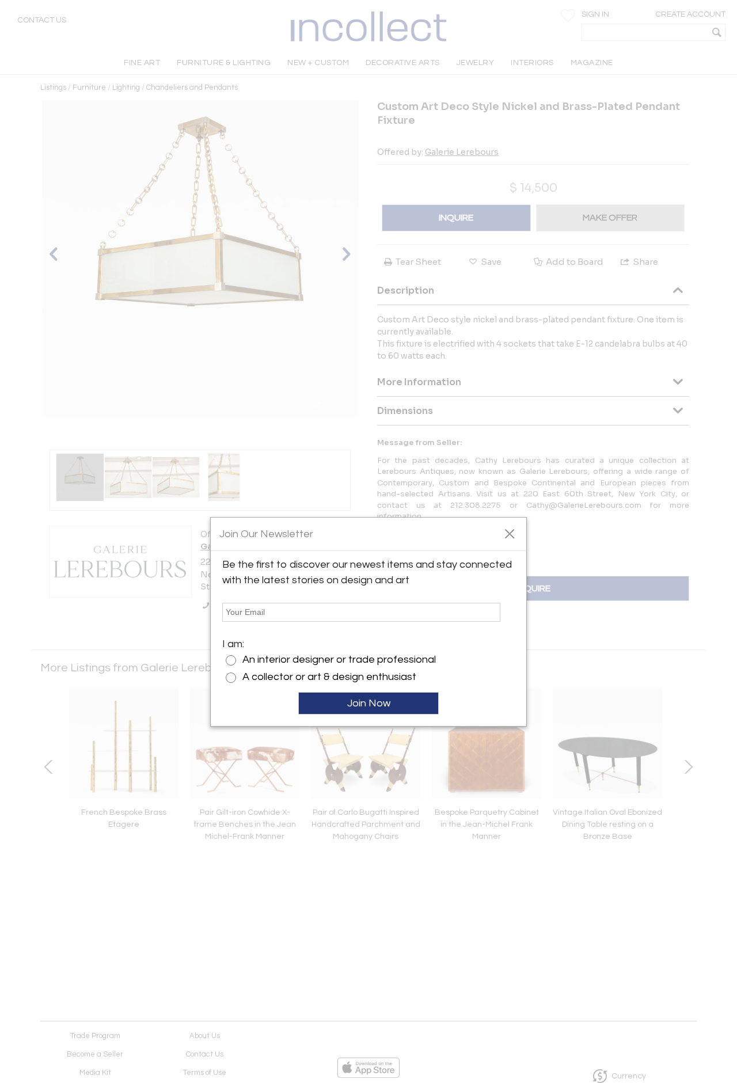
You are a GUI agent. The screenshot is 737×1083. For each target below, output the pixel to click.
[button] (509, 533)
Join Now (368, 703)
